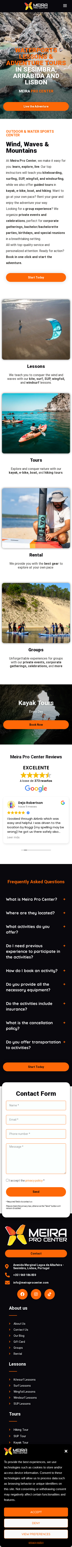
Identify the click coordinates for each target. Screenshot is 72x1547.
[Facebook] (22, 1294)
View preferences (36, 1534)
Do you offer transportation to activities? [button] (33, 1044)
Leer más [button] (13, 837)
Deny (36, 1523)
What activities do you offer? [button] (28, 929)
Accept (36, 1512)
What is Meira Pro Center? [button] (31, 899)
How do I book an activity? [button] (32, 970)
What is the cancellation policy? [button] (29, 1025)
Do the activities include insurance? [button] (29, 1006)
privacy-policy (36, 1542)
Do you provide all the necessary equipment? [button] (28, 987)
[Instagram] (36, 1294)
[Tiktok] (49, 1294)
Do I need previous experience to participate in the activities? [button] (33, 951)
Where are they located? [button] (30, 912)
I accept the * (27, 1180)
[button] (66, 1451)
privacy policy (34, 1180)
